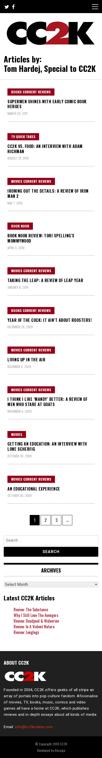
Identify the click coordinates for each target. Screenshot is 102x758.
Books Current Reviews (31, 91)
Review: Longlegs (26, 632)
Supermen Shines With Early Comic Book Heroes (47, 104)
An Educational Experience (33, 489)
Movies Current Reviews (31, 181)
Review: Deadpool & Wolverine (36, 621)
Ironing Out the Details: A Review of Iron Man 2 (48, 193)
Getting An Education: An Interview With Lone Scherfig (47, 446)
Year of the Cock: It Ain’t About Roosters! (49, 320)
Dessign (60, 750)
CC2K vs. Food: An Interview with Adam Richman (45, 148)
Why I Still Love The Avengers (36, 615)
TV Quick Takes (23, 136)
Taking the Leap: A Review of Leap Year (45, 280)
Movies (16, 434)
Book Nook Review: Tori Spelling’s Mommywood (41, 238)
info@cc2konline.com (34, 727)
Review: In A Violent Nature (34, 627)
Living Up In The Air (26, 360)
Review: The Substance (31, 610)
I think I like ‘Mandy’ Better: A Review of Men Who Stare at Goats (47, 401)
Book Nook (20, 225)
